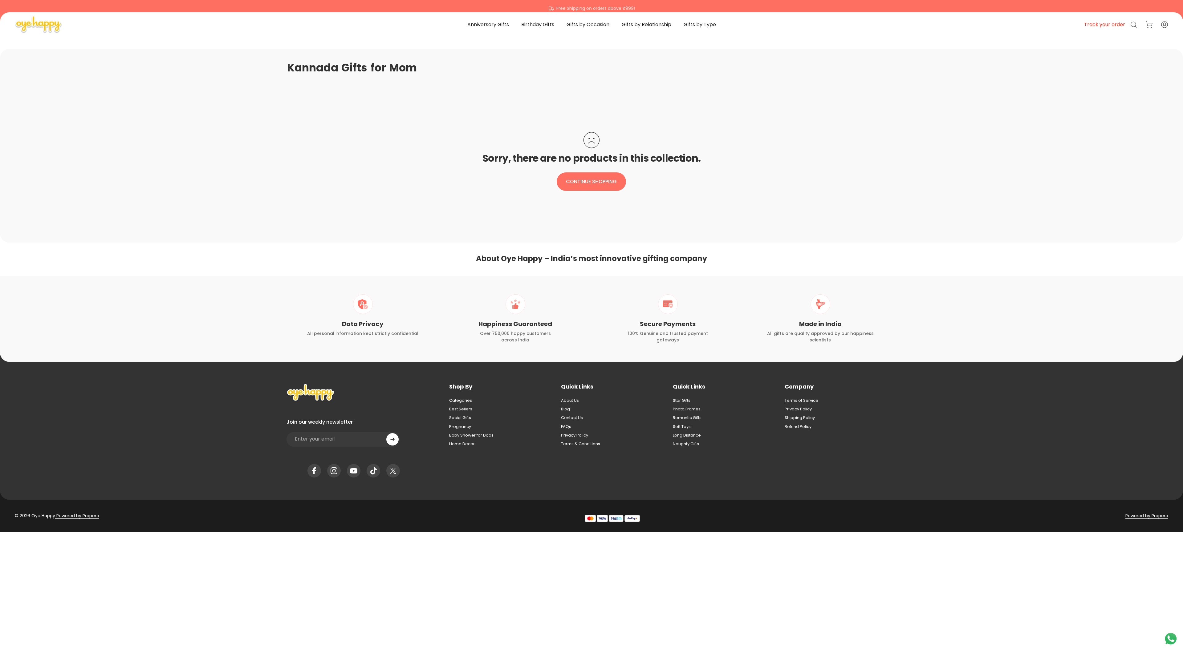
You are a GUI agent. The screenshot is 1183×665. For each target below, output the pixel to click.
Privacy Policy (574, 435)
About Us (570, 400)
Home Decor (462, 443)
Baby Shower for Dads (471, 435)
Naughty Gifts (686, 443)
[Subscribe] (392, 439)
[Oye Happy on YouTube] (353, 471)
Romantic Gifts (687, 417)
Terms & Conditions (580, 443)
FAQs (566, 426)
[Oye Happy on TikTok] (373, 471)
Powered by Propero (77, 516)
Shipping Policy (800, 417)
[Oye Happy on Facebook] (314, 471)
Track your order (1104, 24)
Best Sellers (460, 409)
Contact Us (572, 417)
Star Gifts (681, 400)
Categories (460, 400)
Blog (565, 409)
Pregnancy (460, 426)
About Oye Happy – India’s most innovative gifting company (591, 258)
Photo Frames (687, 409)
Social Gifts (460, 417)
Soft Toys (682, 426)
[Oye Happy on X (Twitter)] (393, 471)
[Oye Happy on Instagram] (334, 471)
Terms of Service (801, 400)
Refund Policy (798, 426)
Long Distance (687, 435)
